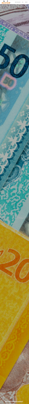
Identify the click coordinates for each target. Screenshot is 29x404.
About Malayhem (17, 2)
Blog (22, 2)
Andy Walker (7, 403)
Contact (26, 2)
